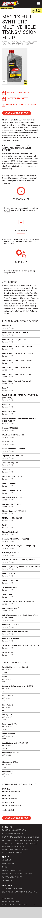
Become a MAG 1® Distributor (17, 874)
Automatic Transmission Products (20, 840)
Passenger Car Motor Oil (15, 830)
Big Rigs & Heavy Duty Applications (19, 892)
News (4, 867)
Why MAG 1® (8, 864)
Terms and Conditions (10, 901)
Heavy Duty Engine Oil (13, 834)
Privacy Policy (7, 898)
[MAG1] (10, 3)
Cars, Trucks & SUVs (12, 888)
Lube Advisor (36, 10)
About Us (6, 860)
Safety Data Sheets (12, 877)
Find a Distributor (16, 113)
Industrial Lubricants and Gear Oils (20, 837)
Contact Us (8, 881)
